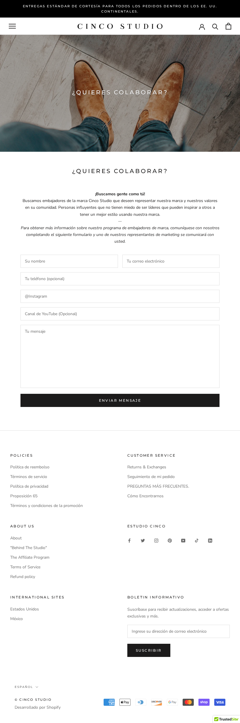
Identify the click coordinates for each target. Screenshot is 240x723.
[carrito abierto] (228, 26)
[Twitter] (143, 540)
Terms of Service (25, 567)
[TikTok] (197, 540)
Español (24, 687)
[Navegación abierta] (12, 26)
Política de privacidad (29, 486)
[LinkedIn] (210, 540)
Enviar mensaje (120, 400)
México (16, 619)
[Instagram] (156, 540)
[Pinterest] (170, 540)
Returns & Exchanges (146, 467)
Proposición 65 (23, 496)
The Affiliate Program (29, 557)
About (16, 538)
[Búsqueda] (215, 26)
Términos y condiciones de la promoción (46, 505)
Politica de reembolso (29, 467)
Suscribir (149, 650)
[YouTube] (183, 540)
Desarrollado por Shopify (38, 707)
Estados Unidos (24, 609)
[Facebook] (129, 540)
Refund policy (22, 576)
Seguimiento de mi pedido (151, 476)
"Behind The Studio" (28, 548)
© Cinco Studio (33, 700)
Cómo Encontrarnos (145, 496)
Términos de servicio (28, 476)
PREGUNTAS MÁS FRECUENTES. (158, 486)
